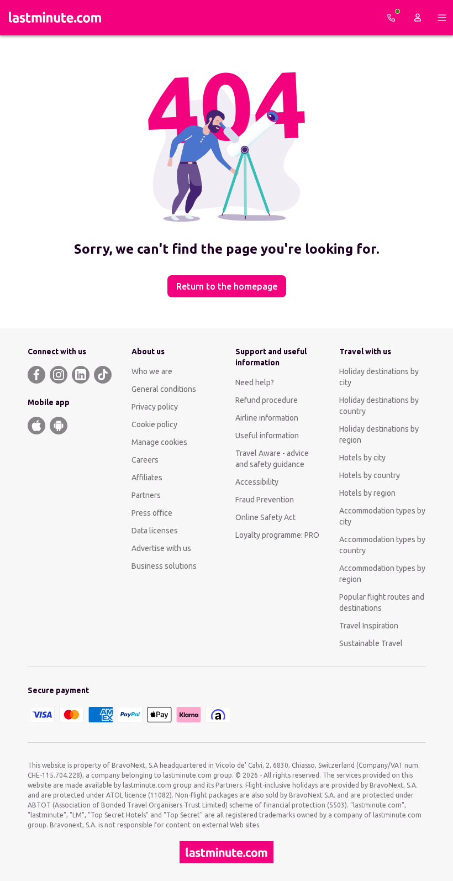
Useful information (267, 435)
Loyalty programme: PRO (277, 535)
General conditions (163, 389)
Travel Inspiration (368, 625)
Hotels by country (369, 475)
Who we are (151, 371)
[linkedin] (80, 375)
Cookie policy (154, 424)
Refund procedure (266, 400)
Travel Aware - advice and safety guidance (272, 459)
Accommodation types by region (382, 574)
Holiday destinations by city (379, 377)
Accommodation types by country (382, 545)
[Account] (417, 17)
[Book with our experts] (391, 17)
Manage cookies (159, 442)
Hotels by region (367, 493)
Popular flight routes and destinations (381, 602)
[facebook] (36, 375)
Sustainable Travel (371, 643)
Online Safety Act (265, 517)
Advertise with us (161, 548)
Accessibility (256, 482)
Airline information (266, 417)
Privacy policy (154, 406)
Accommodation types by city (382, 516)
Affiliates (146, 477)
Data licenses (154, 530)
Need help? (254, 382)
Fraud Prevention (264, 499)
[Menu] (442, 18)
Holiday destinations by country (379, 406)
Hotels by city (362, 457)
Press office (151, 512)
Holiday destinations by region (379, 434)
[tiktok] (103, 375)
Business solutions (164, 566)
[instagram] (58, 375)
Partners (146, 495)
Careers (145, 459)
